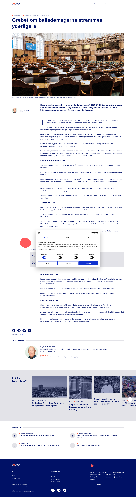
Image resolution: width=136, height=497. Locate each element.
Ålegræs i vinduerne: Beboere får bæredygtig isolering (80, 407)
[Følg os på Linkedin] (58, 490)
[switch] (60, 257)
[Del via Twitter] (24, 330)
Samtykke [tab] (46, 237)
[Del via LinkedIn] (19, 330)
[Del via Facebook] (13, 330)
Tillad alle (88, 263)
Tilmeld (97, 484)
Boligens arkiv (97, 4)
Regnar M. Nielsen (24, 110)
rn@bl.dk (21, 111)
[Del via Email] (29, 330)
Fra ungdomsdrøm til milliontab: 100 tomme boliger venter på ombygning (59, 357)
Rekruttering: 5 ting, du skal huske (88, 445)
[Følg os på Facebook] (53, 490)
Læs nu (101, 256)
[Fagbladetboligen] (18, 4)
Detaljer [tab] (68, 237)
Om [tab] (89, 237)
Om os (107, 4)
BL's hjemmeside (22, 491)
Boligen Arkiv (16, 478)
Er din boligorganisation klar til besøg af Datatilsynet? (37, 435)
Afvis (47, 263)
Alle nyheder (85, 4)
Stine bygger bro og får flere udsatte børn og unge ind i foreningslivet (106, 401)
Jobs (13, 475)
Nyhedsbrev (116, 4)
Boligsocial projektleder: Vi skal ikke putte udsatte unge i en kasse (39, 446)
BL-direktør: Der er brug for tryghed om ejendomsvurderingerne (48, 404)
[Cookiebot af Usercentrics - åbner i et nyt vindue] (92, 233)
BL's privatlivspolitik (30, 491)
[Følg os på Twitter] (64, 490)
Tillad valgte (68, 263)
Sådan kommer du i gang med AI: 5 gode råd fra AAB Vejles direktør (97, 436)
